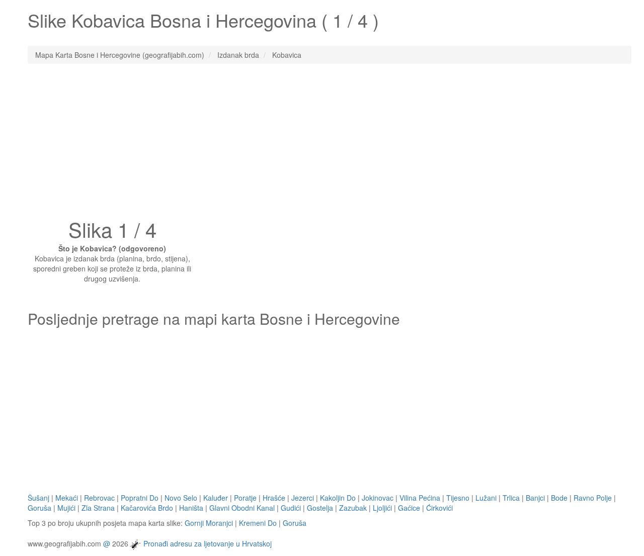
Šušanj (38, 498)
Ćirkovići (439, 508)
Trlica (511, 498)
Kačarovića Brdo (147, 508)
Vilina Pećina (419, 498)
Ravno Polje (593, 498)
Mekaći (66, 498)
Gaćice (409, 508)
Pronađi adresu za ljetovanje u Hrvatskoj (207, 543)
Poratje (245, 498)
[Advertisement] (322, 144)
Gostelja (320, 508)
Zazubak (353, 508)
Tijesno (457, 498)
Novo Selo (181, 498)
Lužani (486, 498)
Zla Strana (98, 508)
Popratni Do (139, 498)
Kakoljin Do (338, 498)
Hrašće (274, 498)
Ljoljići (382, 508)
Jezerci (302, 498)
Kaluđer (215, 498)
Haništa (191, 508)
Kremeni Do (258, 523)
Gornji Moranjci (209, 523)
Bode (559, 498)
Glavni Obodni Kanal (242, 508)
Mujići (66, 508)
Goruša (39, 508)
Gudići (291, 508)
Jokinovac (377, 498)
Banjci (535, 498)
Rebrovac (99, 498)
